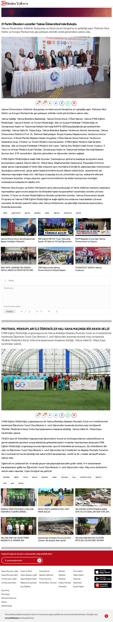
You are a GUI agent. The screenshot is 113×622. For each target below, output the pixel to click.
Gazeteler (77, 582)
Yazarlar (77, 579)
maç (74, 477)
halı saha (64, 477)
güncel (27, 213)
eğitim (16, 477)
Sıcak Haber (78, 586)
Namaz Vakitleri (46, 575)
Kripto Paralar (65, 582)
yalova (78, 213)
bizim (5, 213)
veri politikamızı (12, 618)
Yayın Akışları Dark (28, 579)
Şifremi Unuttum (8, 598)
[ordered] (37, 311)
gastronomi (16, 213)
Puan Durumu (45, 579)
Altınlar (62, 571)
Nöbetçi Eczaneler (28, 582)
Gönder (9, 311)
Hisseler (62, 579)
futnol (25, 477)
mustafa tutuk (85, 477)
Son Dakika (25, 586)
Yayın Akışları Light (28, 575)
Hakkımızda (6, 605)
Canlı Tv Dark (26, 571)
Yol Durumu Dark (8, 582)
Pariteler (63, 586)
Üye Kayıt (5, 594)
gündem (37, 213)
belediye (6, 477)
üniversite (68, 213)
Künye (4, 602)
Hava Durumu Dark (9, 575)
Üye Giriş (5, 590)
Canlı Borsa (44, 571)
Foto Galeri (78, 571)
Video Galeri (78, 575)
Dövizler (62, 575)
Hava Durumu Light (9, 571)
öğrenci (57, 213)
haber (47, 213)
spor (12, 483)
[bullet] (41, 311)
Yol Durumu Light (9, 579)
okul (4, 483)
